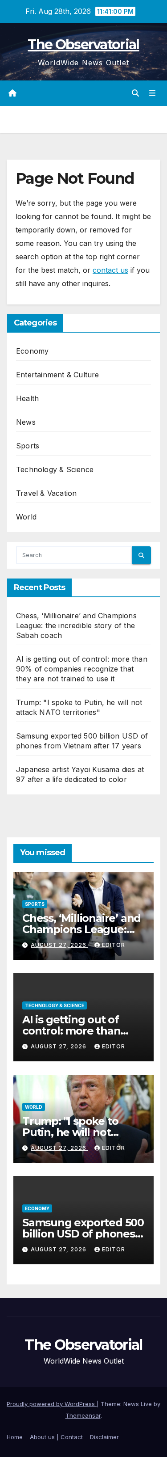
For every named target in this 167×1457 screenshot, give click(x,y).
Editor (113, 945)
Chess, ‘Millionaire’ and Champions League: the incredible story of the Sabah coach (76, 625)
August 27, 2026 (59, 945)
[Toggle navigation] (152, 93)
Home (15, 1436)
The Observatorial (83, 44)
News (26, 422)
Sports (27, 445)
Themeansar (83, 1415)
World (26, 516)
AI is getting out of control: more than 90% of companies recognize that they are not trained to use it (81, 669)
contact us (110, 270)
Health (27, 398)
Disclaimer (104, 1436)
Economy (32, 350)
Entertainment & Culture (57, 374)
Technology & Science (55, 469)
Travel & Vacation (46, 493)
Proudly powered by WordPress (52, 1403)
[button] (135, 93)
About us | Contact (56, 1436)
